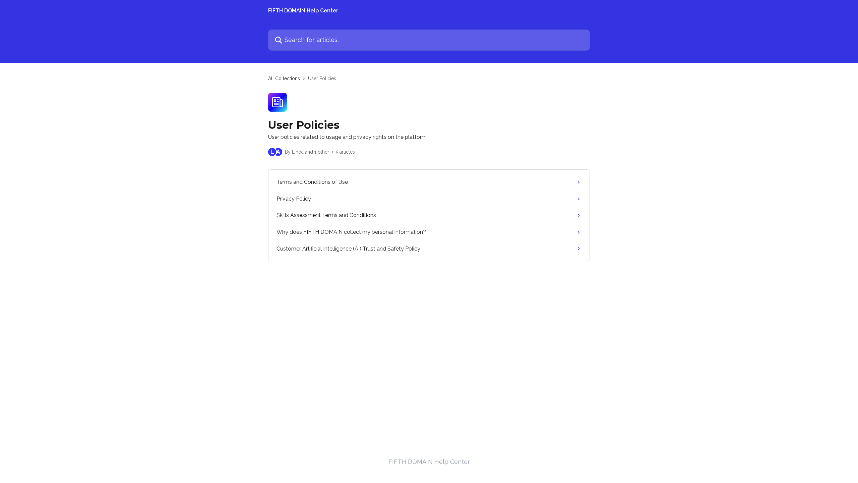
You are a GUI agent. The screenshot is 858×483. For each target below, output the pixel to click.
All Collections (284, 78)
